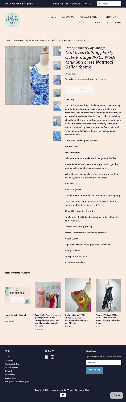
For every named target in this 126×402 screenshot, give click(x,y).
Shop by (111, 17)
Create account (73, 3)
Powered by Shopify (83, 390)
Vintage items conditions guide (17, 381)
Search (7, 356)
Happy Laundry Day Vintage (62, 390)
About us (68, 17)
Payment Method (11, 367)
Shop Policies (10, 378)
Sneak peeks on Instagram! (19, 3)
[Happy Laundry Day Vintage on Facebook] (47, 357)
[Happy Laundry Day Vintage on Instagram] (52, 357)
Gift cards (114, 22)
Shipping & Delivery (13, 364)
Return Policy (10, 374)
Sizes (82, 22)
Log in (56, 3)
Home (52, 17)
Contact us (9, 360)
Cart (91, 3)
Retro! (96, 22)
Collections (89, 17)
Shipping (82, 79)
